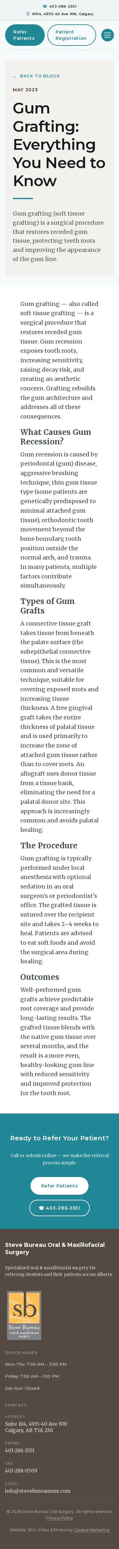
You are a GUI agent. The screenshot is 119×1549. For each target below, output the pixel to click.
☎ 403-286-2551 (59, 1208)
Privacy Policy (59, 1517)
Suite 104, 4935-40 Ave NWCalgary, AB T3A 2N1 (36, 1427)
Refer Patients (24, 35)
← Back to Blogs (36, 75)
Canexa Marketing (91, 1530)
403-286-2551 (20, 1451)
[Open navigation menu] (107, 35)
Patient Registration (71, 35)
